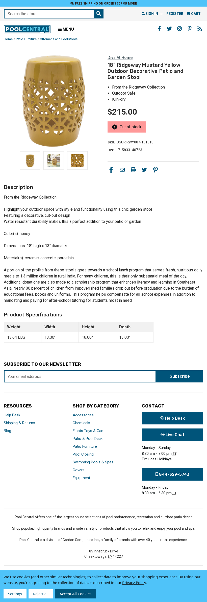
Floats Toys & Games (91, 430)
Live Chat (175, 434)
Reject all (40, 593)
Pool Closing (83, 454)
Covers (79, 470)
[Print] (133, 170)
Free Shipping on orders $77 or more (105, 3)
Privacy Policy (134, 582)
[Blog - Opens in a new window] (199, 28)
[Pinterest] (155, 170)
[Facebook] (111, 170)
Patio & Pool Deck (87, 438)
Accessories (83, 415)
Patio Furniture (85, 446)
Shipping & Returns (19, 423)
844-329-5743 (173, 474)
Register (174, 14)
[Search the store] (99, 13)
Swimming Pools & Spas (93, 462)
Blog (7, 430)
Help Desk (12, 415)
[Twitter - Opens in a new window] (169, 28)
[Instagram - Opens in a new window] (179, 28)
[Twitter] (144, 170)
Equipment (81, 478)
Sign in (151, 14)
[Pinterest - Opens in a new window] (189, 28)
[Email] (122, 170)
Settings (15, 593)
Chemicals (81, 423)
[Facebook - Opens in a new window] (159, 28)
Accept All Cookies (75, 593)
